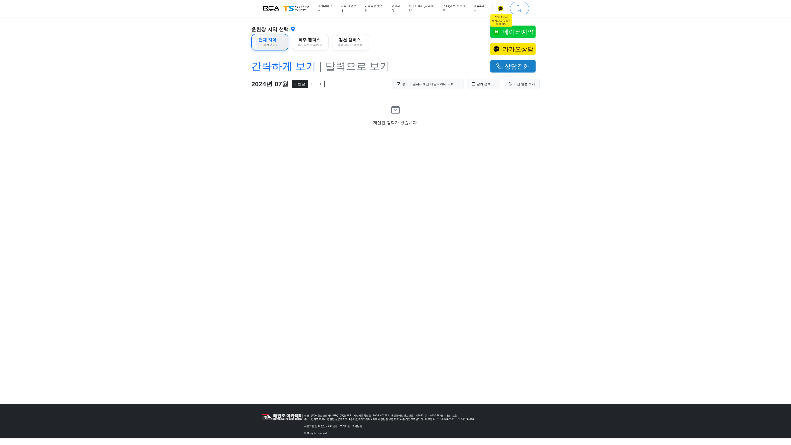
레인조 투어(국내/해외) (421, 8)
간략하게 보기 (283, 66)
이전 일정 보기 (524, 84)
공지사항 (395, 8)
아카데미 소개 (325, 8)
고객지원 (345, 426)
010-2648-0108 (445, 419)
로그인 (519, 8)
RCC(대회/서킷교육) (454, 8)
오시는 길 (357, 426)
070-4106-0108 (466, 419)
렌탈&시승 (479, 8)
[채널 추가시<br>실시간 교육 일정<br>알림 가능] (501, 8)
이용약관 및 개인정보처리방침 (321, 426)
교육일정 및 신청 (374, 8)
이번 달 (299, 84)
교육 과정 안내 (349, 8)
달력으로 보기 (357, 66)
